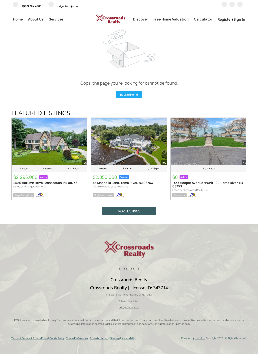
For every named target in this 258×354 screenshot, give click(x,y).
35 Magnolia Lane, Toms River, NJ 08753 (123, 183)
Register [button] (224, 19)
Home (18, 19)
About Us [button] (36, 19)
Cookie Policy (56, 338)
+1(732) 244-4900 (129, 301)
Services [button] (56, 19)
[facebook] (224, 5)
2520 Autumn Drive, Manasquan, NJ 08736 (45, 183)
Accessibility (128, 338)
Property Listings (99, 338)
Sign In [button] (239, 19)
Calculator (203, 19)
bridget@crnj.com (129, 307)
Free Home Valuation (171, 19)
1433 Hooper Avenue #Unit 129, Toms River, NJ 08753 (207, 184)
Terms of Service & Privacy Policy (29, 338)
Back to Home (129, 95)
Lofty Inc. (200, 338)
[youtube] (240, 5)
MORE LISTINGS (129, 211)
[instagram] (232, 5)
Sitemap (115, 338)
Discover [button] (140, 19)
